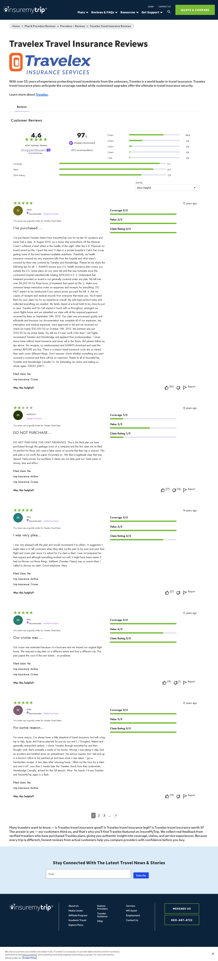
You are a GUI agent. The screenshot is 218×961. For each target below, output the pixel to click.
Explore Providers (102, 907)
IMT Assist (131, 910)
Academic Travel (77, 920)
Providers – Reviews (72, 26)
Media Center (75, 910)
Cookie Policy (29, 957)
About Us (73, 905)
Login (151, 6)
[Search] (169, 12)
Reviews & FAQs (102, 12)
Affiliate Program (77, 915)
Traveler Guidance (102, 915)
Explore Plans (75, 924)
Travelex (42, 94)
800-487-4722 (182, 920)
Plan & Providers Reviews (40, 26)
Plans (81, 12)
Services (130, 905)
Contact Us (165, 6)
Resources (127, 12)
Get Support (150, 12)
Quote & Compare (195, 10)
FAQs (100, 921)
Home (16, 26)
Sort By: (139, 182)
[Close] (212, 953)
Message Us (182, 908)
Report (191, 386)
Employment (133, 915)
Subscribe (141, 875)
